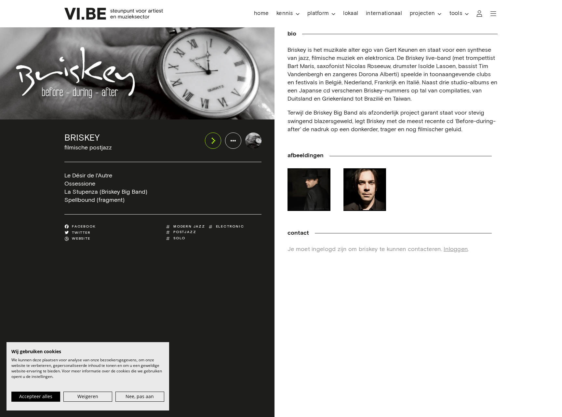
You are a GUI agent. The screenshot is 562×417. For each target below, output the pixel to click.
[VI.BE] (113, 13)
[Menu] (493, 13)
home (261, 13)
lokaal (350, 13)
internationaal (384, 13)
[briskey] (253, 140)
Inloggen (456, 249)
